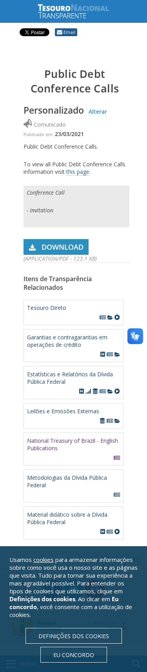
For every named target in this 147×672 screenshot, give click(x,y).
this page (77, 171)
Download (62, 247)
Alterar (98, 111)
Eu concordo (73, 655)
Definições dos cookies (73, 636)
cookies (43, 559)
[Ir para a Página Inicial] (80, 11)
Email (69, 32)
